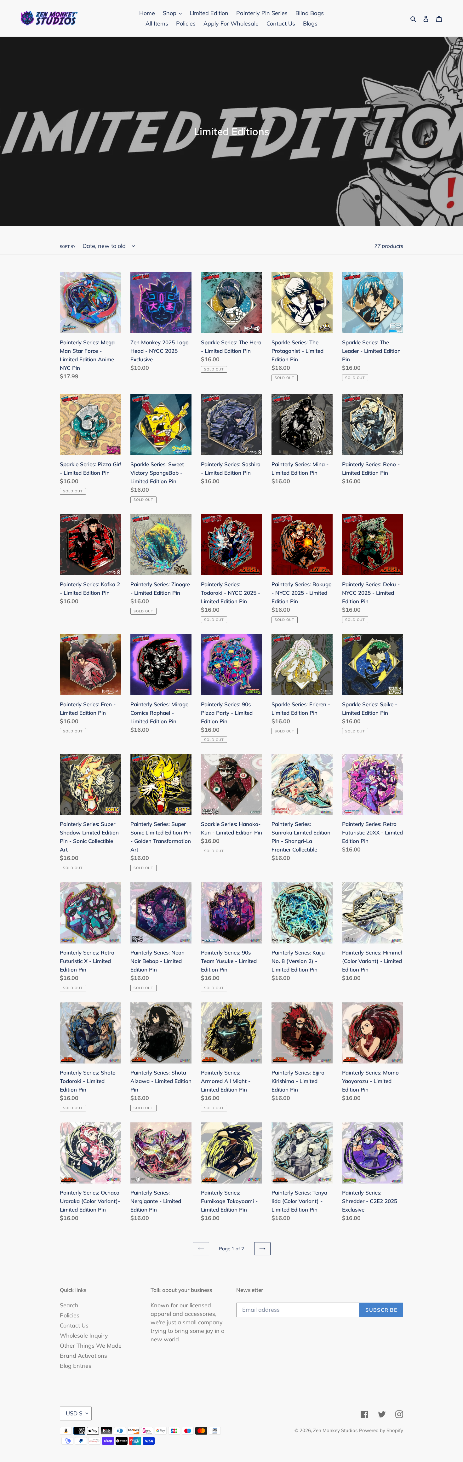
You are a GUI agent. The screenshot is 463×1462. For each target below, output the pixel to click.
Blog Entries (75, 1365)
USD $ (74, 1413)
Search (69, 1305)
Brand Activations (83, 1355)
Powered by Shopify (381, 1430)
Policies (69, 1315)
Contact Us (74, 1325)
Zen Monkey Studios (335, 1430)
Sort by (67, 246)
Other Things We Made (91, 1345)
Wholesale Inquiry (84, 1335)
